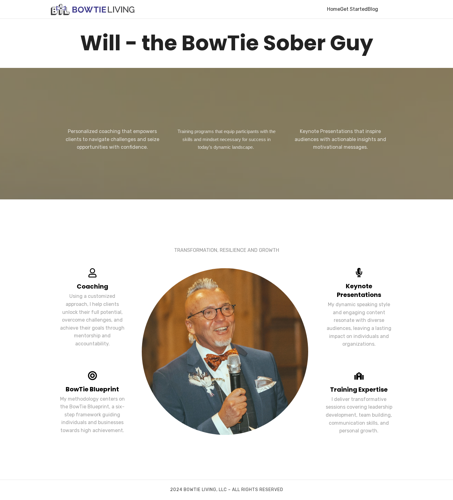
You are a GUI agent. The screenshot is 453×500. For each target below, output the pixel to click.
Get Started (354, 9)
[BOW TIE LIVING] (93, 9)
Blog (373, 9)
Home (333, 9)
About (385, 9)
